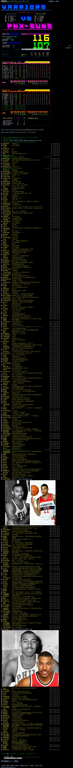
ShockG (5, 379)
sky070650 (6, 425)
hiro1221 (5, 259)
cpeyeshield (6, 203)
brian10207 (6, 160)
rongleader (6, 209)
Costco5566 (6, 214)
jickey (5, 399)
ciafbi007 (6, 606)
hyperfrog (6, 170)
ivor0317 (5, 541)
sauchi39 (5, 703)
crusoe (5, 201)
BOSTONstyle (6, 158)
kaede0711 (6, 393)
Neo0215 (5, 712)
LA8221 (5, 230)
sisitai (5, 312)
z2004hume (6, 593)
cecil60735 (6, 435)
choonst (5, 477)
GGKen (4, 280)
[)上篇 (36, 765)
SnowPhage (6, 737)
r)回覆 (3, 765)
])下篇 (40, 765)
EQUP (4, 331)
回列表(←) (69, 47)
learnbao (5, 194)
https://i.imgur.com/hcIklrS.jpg (22, 629)
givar (4, 694)
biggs (4, 401)
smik (4, 307)
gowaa (4, 242)
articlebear (6, 446)
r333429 (5, 384)
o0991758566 (6, 183)
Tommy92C (5, 219)
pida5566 (5, 733)
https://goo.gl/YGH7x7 (8, 132)
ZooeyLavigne (7, 298)
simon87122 (6, 184)
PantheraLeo (6, 178)
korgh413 (5, 701)
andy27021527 (7, 429)
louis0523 (6, 341)
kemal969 (5, 745)
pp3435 (5, 589)
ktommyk (5, 710)
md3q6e (5, 313)
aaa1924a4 (6, 152)
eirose (5, 587)
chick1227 (6, 290)
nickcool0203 (7, 433)
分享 (57, 1)
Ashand (5, 265)
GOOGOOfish (6, 470)
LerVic (5, 349)
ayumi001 (5, 206)
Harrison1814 (7, 208)
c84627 (5, 318)
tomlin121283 (7, 368)
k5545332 (5, 270)
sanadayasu (6, 696)
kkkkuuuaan (6, 376)
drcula (5, 330)
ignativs (5, 547)
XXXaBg (5, 145)
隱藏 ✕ (70, 45)
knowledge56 (6, 529)
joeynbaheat (6, 335)
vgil (4, 364)
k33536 (5, 369)
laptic (5, 147)
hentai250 (6, 175)
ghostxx (5, 267)
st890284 (5, 216)
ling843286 (6, 336)
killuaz (5, 374)
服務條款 (2, 767)
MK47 (4, 153)
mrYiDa (5, 224)
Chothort (5, 150)
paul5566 (5, 358)
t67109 (5, 325)
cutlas (5, 226)
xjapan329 (6, 262)
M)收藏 (16, 765)
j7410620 (5, 189)
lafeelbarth (6, 171)
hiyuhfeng (6, 689)
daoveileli (6, 250)
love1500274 (6, 221)
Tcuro (4, 239)
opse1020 (5, 193)
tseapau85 (6, 443)
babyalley (6, 715)
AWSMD (4, 394)
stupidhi (5, 199)
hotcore (5, 704)
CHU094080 (6, 288)
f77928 (5, 285)
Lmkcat (5, 310)
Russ (4, 186)
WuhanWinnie (6, 260)
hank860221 (6, 254)
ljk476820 (6, 388)
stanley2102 (6, 353)
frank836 (5, 308)
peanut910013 (7, 173)
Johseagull (6, 629)
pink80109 (6, 143)
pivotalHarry (7, 410)
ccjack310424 (7, 237)
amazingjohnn (7, 274)
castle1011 (6, 533)
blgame (5, 438)
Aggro (4, 688)
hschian (5, 740)
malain (5, 196)
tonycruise (6, 601)
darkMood (5, 378)
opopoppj (5, 359)
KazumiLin (6, 596)
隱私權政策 (7, 767)
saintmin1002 (7, 272)
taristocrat (6, 371)
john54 (5, 198)
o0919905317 (6, 181)
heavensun (6, 749)
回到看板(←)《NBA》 (10, 761)
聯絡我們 (11, 767)
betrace (5, 302)
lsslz (4, 419)
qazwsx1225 (6, 155)
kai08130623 (6, 165)
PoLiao (5, 460)
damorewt (5, 315)
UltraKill (6, 457)
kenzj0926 (6, 430)
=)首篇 (31, 765)
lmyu (4, 406)
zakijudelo (6, 293)
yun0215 (5, 180)
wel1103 (5, 161)
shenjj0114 (6, 396)
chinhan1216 (6, 321)
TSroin (5, 235)
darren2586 (6, 163)
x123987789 (6, 698)
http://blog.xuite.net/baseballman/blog (13, 129)
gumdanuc (5, 277)
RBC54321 (5, 616)
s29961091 (6, 252)
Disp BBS (3, 1)
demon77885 (6, 232)
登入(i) (16, 1)
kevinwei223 (6, 297)
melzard (5, 549)
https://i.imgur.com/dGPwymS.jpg (22, 479)
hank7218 (5, 718)
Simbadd (5, 441)
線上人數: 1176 (23, 1)
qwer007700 (6, 717)
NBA (8, 753)
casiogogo (6, 338)
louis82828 (6, 605)
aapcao (5, 326)
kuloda (5, 323)
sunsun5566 (6, 560)
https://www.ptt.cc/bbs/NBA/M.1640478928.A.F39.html (25, 140)
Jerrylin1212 (7, 269)
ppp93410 (5, 223)
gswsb (4, 240)
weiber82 (5, 234)
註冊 (12, 1)
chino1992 (6, 739)
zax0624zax (6, 148)
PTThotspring (7, 213)
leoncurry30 (6, 176)
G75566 (5, 437)
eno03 (4, 249)
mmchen (5, 464)
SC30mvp (5, 188)
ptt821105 (6, 245)
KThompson (6, 275)
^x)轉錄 (21, 765)
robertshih (6, 228)
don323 (5, 244)
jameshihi (6, 551)
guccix (5, 284)
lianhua (5, 247)
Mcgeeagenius (7, 166)
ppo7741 (5, 474)
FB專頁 (14, 767)
